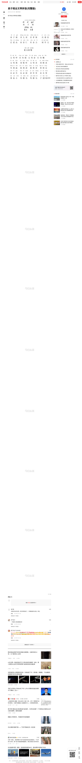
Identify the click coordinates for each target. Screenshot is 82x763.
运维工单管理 (28, 760)
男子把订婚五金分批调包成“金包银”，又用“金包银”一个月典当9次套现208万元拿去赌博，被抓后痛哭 (29, 710)
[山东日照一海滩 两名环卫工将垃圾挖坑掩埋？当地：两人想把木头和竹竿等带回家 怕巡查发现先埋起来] (46, 665)
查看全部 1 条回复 (14, 615)
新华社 (9, 733)
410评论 (15, 758)
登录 (80, 2)
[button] (10, 2)
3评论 (14, 658)
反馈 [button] (79, 753)
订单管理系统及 (35, 760)
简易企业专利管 (26, 762)
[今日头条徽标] (5, 2)
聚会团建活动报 (19, 762)
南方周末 (9, 723)
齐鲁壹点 (9, 658)
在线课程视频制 (15, 760)
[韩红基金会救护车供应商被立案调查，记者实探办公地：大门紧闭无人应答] (46, 655)
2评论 (14, 694)
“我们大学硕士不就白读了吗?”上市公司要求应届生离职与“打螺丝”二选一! (23, 689)
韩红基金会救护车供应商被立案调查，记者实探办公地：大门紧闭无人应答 (22, 653)
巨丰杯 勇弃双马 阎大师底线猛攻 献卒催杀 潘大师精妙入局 (67, 122)
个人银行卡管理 (40, 762)
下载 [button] (79, 757)
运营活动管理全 (22, 760)
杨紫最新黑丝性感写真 (66, 35)
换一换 (72, 59)
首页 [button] (79, 749)
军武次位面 (10, 758)
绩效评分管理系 (33, 762)
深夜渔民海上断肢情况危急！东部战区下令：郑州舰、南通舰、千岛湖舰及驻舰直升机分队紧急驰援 (29, 673)
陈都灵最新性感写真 (65, 47)
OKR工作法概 (47, 760)
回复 (12, 613)
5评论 (13, 668)
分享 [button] (4, 27)
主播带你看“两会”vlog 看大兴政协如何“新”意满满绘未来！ (67, 109)
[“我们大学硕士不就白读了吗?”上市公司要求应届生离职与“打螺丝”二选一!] (46, 691)
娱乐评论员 (18, 11)
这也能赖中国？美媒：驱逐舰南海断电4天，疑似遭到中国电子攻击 (27, 747)
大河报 (9, 668)
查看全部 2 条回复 (14, 626)
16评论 (14, 723)
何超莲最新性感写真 (65, 23)
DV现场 (9, 713)
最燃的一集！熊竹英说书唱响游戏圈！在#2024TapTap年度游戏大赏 (67, 103)
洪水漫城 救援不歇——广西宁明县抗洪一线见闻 (21, 727)
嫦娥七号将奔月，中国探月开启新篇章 (19, 717)
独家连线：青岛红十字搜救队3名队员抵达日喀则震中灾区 (67, 115)
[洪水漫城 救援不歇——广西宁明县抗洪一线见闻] (46, 730)
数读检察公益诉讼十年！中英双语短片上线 (67, 97)
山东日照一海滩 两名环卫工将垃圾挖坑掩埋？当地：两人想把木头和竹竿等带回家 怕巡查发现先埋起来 (23, 663)
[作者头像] (64, 9)
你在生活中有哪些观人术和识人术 (67, 29)
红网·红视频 (10, 684)
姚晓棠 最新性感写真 (65, 41)
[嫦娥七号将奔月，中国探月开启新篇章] (46, 720)
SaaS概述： (41, 760)
